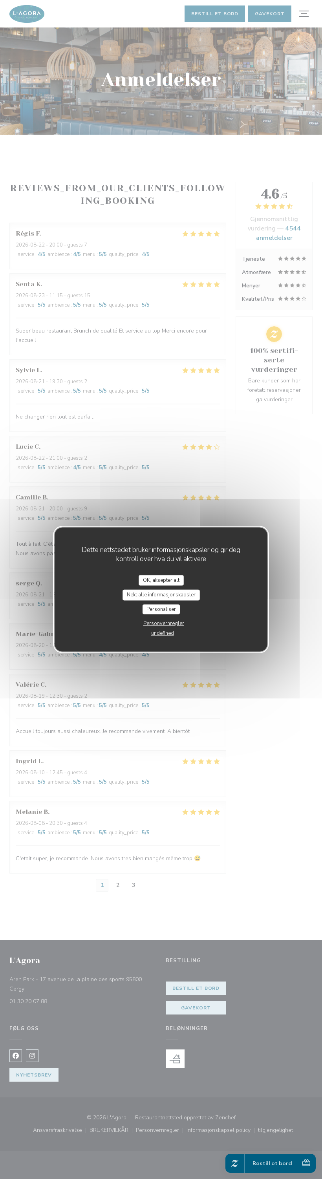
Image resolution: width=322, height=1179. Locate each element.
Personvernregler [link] (163, 623)
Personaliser (161, 608)
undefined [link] (162, 633)
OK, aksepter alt (161, 579)
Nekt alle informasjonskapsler (161, 594)
